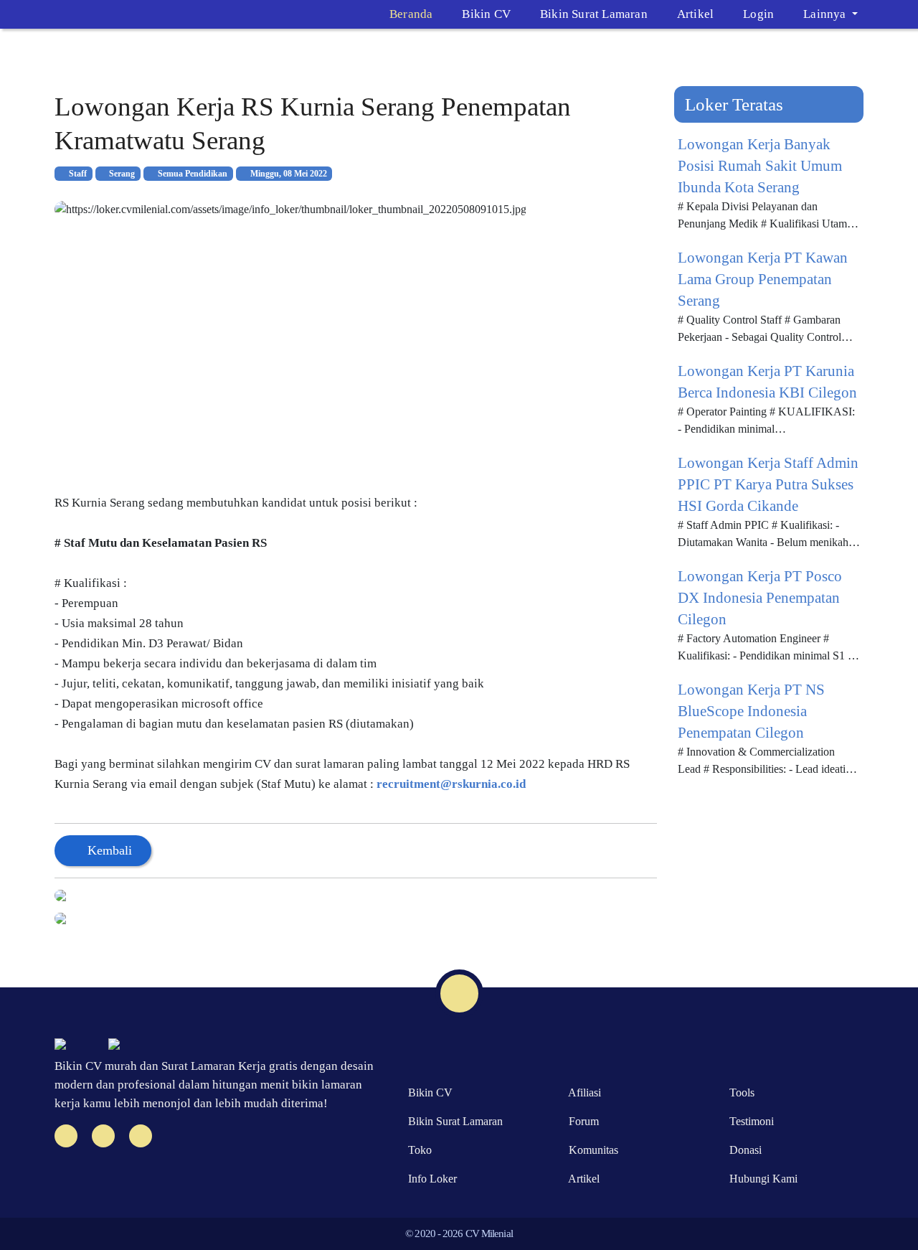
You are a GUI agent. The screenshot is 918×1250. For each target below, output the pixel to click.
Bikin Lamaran (452, 1121)
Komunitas (590, 1150)
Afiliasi (582, 1092)
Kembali (108, 850)
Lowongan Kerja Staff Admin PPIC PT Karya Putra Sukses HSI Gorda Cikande (768, 484)
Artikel (695, 14)
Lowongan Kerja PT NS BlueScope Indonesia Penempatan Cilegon (751, 711)
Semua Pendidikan (191, 174)
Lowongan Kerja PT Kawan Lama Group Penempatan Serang (763, 279)
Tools (739, 1092)
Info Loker (429, 1179)
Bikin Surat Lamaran (594, 14)
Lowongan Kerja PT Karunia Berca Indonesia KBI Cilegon (767, 381)
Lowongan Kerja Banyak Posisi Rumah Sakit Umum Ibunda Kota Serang (760, 166)
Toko (417, 1150)
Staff (77, 174)
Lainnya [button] (826, 14)
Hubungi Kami (761, 1179)
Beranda (410, 14)
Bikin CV (486, 14)
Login (758, 14)
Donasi (743, 1150)
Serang (121, 174)
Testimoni (749, 1121)
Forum (581, 1121)
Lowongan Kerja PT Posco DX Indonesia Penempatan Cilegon (760, 598)
